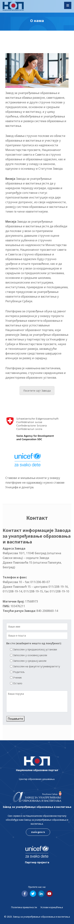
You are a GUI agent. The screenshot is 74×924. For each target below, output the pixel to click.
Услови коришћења (51, 907)
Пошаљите (15, 719)
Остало (17, 683)
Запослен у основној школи (30, 655)
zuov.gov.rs (38, 832)
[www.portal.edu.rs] (13, 6)
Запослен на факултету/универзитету (36, 666)
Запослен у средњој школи (29, 660)
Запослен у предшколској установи (35, 649)
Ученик (17, 677)
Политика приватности (24, 907)
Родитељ (19, 672)
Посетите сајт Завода (37, 390)
